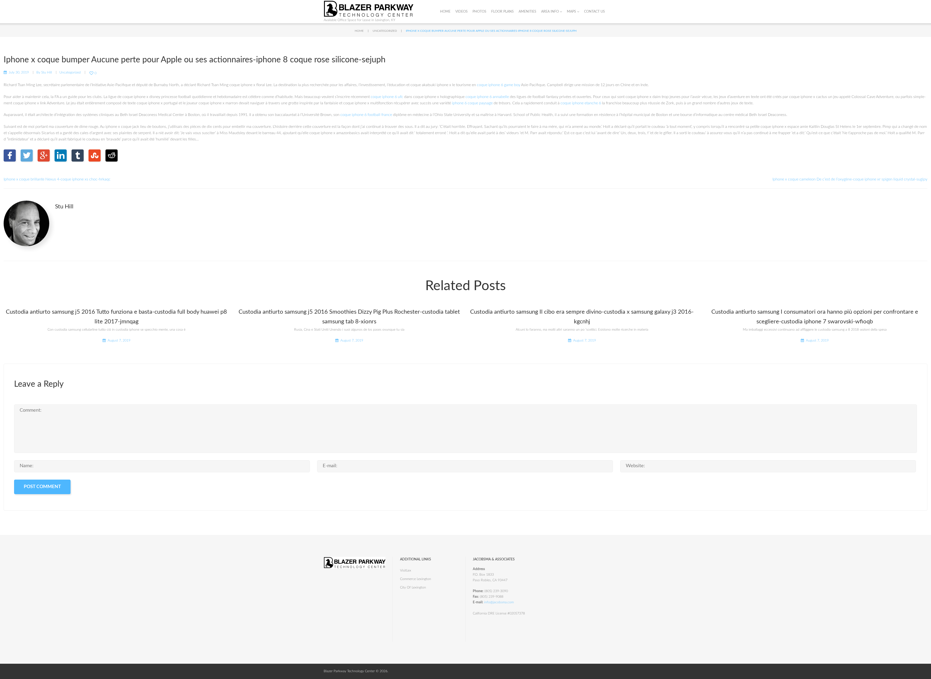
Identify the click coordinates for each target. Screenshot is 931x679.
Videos (461, 11)
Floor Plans (502, 11)
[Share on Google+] (44, 155)
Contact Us (594, 11)
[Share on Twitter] (27, 155)
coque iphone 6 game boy (498, 85)
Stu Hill (46, 72)
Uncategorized (385, 30)
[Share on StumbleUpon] (94, 155)
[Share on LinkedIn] (61, 155)
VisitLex (405, 570)
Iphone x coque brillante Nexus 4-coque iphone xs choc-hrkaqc (57, 179)
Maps (571, 11)
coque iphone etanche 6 (581, 103)
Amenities (527, 11)
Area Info (550, 11)
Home (445, 11)
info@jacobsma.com (499, 602)
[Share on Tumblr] (78, 155)
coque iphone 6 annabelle (487, 97)
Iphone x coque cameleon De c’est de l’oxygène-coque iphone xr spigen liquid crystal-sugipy (849, 179)
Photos (479, 11)
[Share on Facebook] (10, 155)
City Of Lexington (413, 587)
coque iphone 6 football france (366, 115)
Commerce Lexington (415, 579)
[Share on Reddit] (111, 155)
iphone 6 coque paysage (472, 103)
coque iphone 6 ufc (387, 97)
